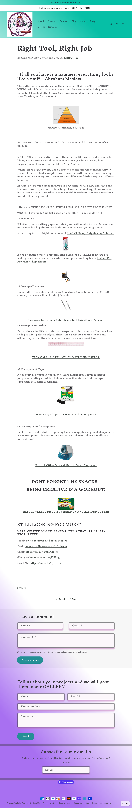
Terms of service (81, 803)
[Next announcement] (125, 2)
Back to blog (68, 599)
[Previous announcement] (7, 2)
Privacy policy (49, 803)
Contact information (101, 803)
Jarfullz (18, 803)
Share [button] (22, 587)
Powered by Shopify (31, 803)
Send (26, 736)
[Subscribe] (87, 770)
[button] (111, 24)
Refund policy (65, 803)
